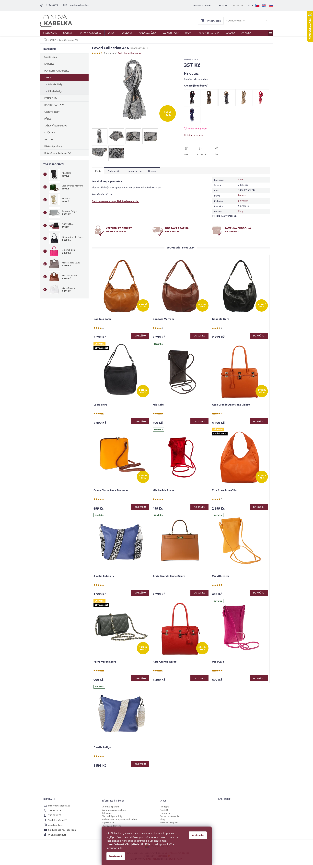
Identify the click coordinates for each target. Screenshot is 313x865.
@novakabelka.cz (57, 834)
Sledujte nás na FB (57, 819)
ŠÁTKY (47, 77)
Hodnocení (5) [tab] (134, 170)
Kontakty (224, 5)
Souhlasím (197, 835)
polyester (243, 200)
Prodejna (164, 806)
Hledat (265, 19)
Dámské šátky (55, 84)
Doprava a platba (110, 806)
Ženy (240, 211)
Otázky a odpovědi (111, 825)
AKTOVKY (49, 139)
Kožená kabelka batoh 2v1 (57, 152)
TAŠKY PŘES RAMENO (55, 125)
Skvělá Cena (50, 56)
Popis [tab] (98, 170)
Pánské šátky (55, 91)
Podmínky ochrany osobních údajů (119, 819)
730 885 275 (54, 815)
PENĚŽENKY (50, 98)
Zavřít (191, 144)
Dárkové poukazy (53, 146)
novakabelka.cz (56, 824)
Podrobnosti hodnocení (130, 53)
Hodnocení (165, 812)
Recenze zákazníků (170, 816)
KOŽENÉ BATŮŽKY (54, 104)
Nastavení (115, 856)
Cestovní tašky (51, 111)
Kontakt (164, 809)
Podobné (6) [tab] (113, 170)
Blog (162, 819)
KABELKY (49, 63)
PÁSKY (47, 118)
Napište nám (108, 822)
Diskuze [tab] (152, 170)
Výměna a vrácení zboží (114, 809)
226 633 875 (54, 810)
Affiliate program (169, 822)
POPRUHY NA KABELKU (56, 70)
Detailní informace (193, 134)
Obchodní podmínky (112, 816)
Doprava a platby (201, 5)
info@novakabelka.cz (59, 805)
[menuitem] (50, 33)
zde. (120, 847)
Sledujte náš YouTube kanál (62, 829)
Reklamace (107, 812)
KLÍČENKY (49, 132)
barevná (242, 195)
